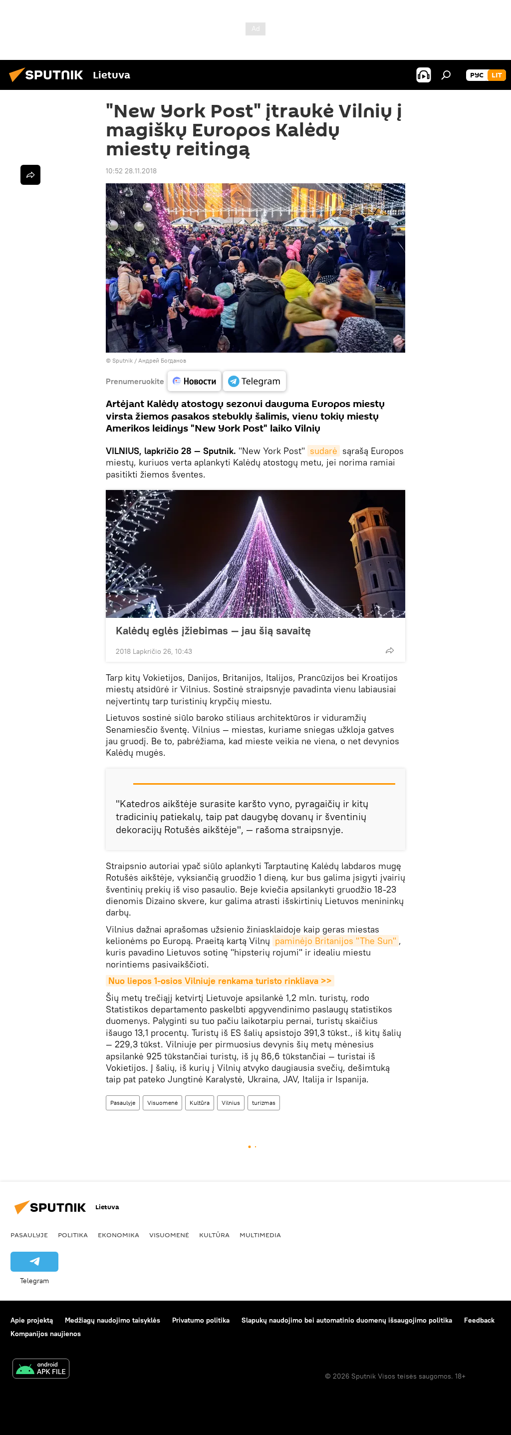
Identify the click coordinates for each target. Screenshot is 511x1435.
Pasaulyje (122, 1102)
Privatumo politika (201, 1320)
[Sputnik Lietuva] (49, 83)
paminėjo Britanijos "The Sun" (335, 941)
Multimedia (260, 1234)
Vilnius (231, 1102)
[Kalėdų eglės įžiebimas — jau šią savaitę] (255, 554)
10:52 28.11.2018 (131, 170)
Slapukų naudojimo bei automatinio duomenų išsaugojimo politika (347, 1320)
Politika (73, 1234)
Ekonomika (118, 1234)
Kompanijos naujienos (45, 1333)
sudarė (323, 451)
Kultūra (200, 1102)
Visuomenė (162, 1102)
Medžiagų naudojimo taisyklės (112, 1320)
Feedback (479, 1320)
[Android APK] (41, 1370)
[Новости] (194, 381)
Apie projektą (31, 1320)
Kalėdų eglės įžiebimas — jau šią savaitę (213, 630)
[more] (390, 650)
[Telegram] (254, 381)
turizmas (263, 1102)
